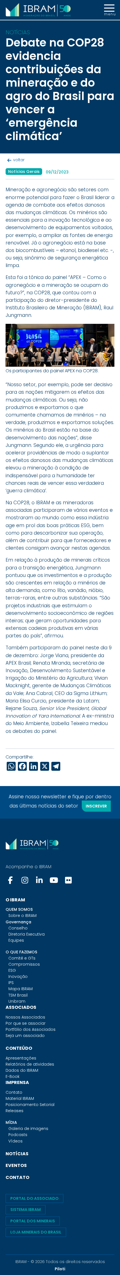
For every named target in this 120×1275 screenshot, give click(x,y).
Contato (14, 1092)
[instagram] (25, 880)
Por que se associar (25, 1023)
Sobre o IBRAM (22, 915)
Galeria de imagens (28, 1128)
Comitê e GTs (21, 958)
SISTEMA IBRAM (25, 1209)
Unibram (16, 1001)
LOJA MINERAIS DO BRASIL (35, 1232)
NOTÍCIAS (17, 1154)
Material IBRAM (20, 1098)
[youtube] (54, 880)
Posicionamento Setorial (30, 1104)
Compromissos (24, 964)
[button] (109, 10)
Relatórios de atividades (30, 1064)
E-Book (13, 1076)
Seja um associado (25, 1035)
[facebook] (11, 880)
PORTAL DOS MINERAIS (32, 1221)
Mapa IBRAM (20, 989)
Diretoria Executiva (26, 934)
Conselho (18, 928)
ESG (12, 970)
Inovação (18, 976)
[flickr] (68, 880)
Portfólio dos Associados (31, 1029)
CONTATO (17, 1177)
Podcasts (17, 1134)
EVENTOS (16, 1165)
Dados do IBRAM (22, 1070)
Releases (14, 1111)
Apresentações (21, 1058)
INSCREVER (96, 806)
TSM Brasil (18, 995)
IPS (11, 982)
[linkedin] (39, 880)
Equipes (16, 940)
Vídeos (15, 1141)
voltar (19, 159)
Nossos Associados (25, 1017)
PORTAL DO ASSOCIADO (34, 1198)
